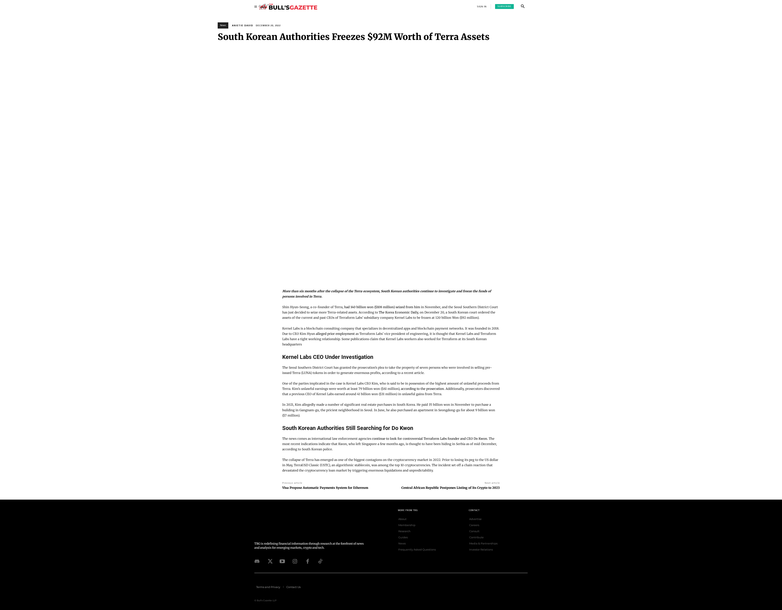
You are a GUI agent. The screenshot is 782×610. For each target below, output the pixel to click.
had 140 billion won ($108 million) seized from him (382, 307)
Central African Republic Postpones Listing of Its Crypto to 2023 (450, 488)
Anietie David (242, 25)
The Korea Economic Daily (398, 312)
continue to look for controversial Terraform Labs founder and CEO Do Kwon (429, 439)
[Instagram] (295, 561)
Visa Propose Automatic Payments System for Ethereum (325, 488)
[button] (523, 6)
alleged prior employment (335, 334)
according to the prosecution (422, 389)
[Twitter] (269, 561)
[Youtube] (282, 561)
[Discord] (257, 561)
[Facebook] (307, 561)
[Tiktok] (320, 561)
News (223, 25)
